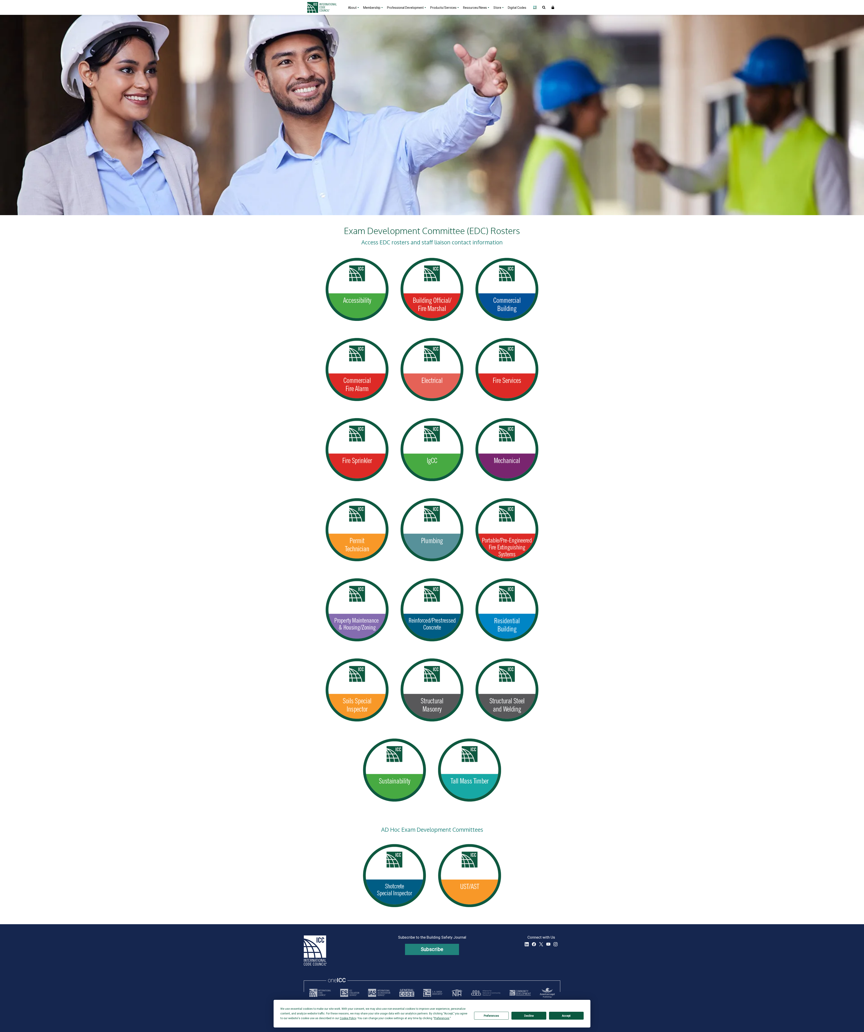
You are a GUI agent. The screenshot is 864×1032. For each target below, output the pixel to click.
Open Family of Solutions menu (534, 7)
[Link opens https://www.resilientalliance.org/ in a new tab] (485, 992)
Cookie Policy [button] (348, 1018)
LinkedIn (526, 944)
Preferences (491, 1015)
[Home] (325, 7)
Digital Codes (517, 7)
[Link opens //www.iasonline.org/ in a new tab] (379, 992)
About (352, 7)
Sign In (552, 7)
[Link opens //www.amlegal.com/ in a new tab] (547, 992)
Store (497, 7)
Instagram (555, 944)
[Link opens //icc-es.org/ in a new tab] (349, 992)
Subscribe (432, 949)
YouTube (548, 944)
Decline (529, 1015)
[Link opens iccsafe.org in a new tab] (320, 992)
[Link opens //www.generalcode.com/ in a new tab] (406, 992)
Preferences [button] (441, 1018)
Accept (566, 1015)
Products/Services (443, 7)
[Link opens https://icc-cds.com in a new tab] (520, 992)
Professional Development (405, 7)
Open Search (543, 7)
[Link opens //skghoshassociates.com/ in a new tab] (433, 992)
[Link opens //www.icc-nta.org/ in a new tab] (457, 992)
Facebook (534, 944)
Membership (371, 7)
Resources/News (475, 7)
